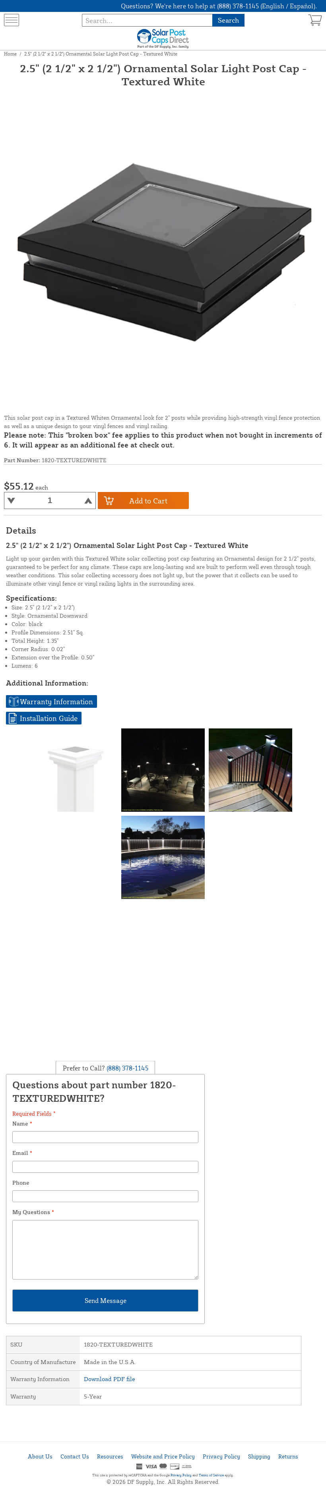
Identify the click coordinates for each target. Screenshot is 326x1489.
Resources (110, 1456)
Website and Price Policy (163, 1456)
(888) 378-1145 (126, 1068)
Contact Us (74, 1456)
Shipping (259, 1456)
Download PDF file (109, 1379)
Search (228, 20)
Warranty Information (56, 701)
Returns (288, 1456)
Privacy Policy (221, 1456)
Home (10, 54)
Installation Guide (49, 718)
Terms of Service (211, 1475)
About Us (40, 1456)
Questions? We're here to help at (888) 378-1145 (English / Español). (219, 6)
